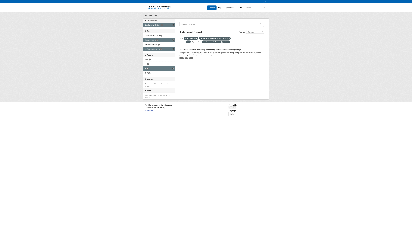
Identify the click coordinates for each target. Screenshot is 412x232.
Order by (242, 32)
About (240, 8)
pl (180, 58)
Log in (264, 2)
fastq (190, 58)
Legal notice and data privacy (155, 108)
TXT (187, 58)
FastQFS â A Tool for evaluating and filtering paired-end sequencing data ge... (210, 49)
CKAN (232, 107)
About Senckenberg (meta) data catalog (158, 105)
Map (219, 8)
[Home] (146, 15)
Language (232, 111)
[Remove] (196, 38)
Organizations (229, 8)
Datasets (212, 8)
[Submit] (264, 7)
